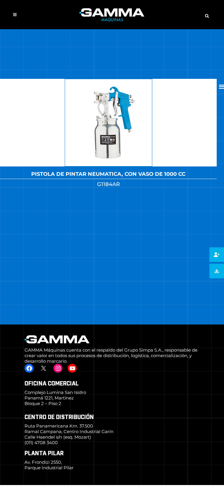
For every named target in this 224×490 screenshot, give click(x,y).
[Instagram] (57, 368)
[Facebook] (29, 368)
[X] (43, 368)
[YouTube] (72, 368)
